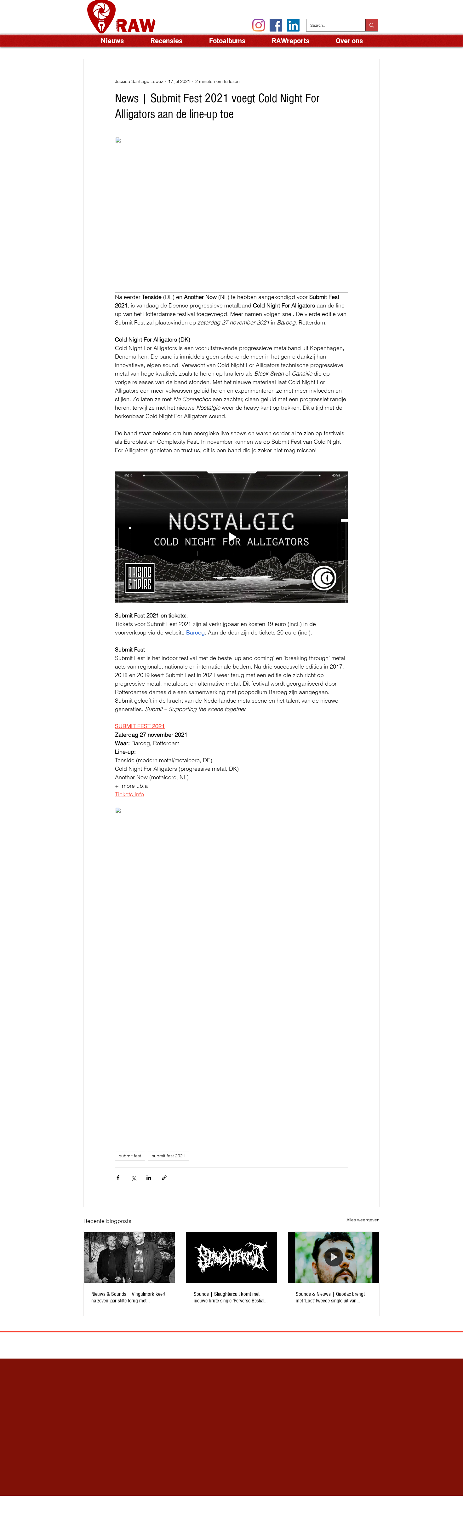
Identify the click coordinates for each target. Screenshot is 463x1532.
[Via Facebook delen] (118, 1178)
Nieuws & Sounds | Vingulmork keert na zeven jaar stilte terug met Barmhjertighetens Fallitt (128, 1297)
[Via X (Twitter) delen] (133, 1178)
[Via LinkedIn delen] (149, 1178)
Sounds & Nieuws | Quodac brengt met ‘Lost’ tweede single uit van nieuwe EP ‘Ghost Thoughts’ (330, 1297)
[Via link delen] (164, 1178)
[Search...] (371, 25)
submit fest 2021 (168, 1156)
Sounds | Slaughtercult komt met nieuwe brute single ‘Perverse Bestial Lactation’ (229, 1297)
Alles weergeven (363, 1220)
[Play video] (231, 537)
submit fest (130, 1156)
